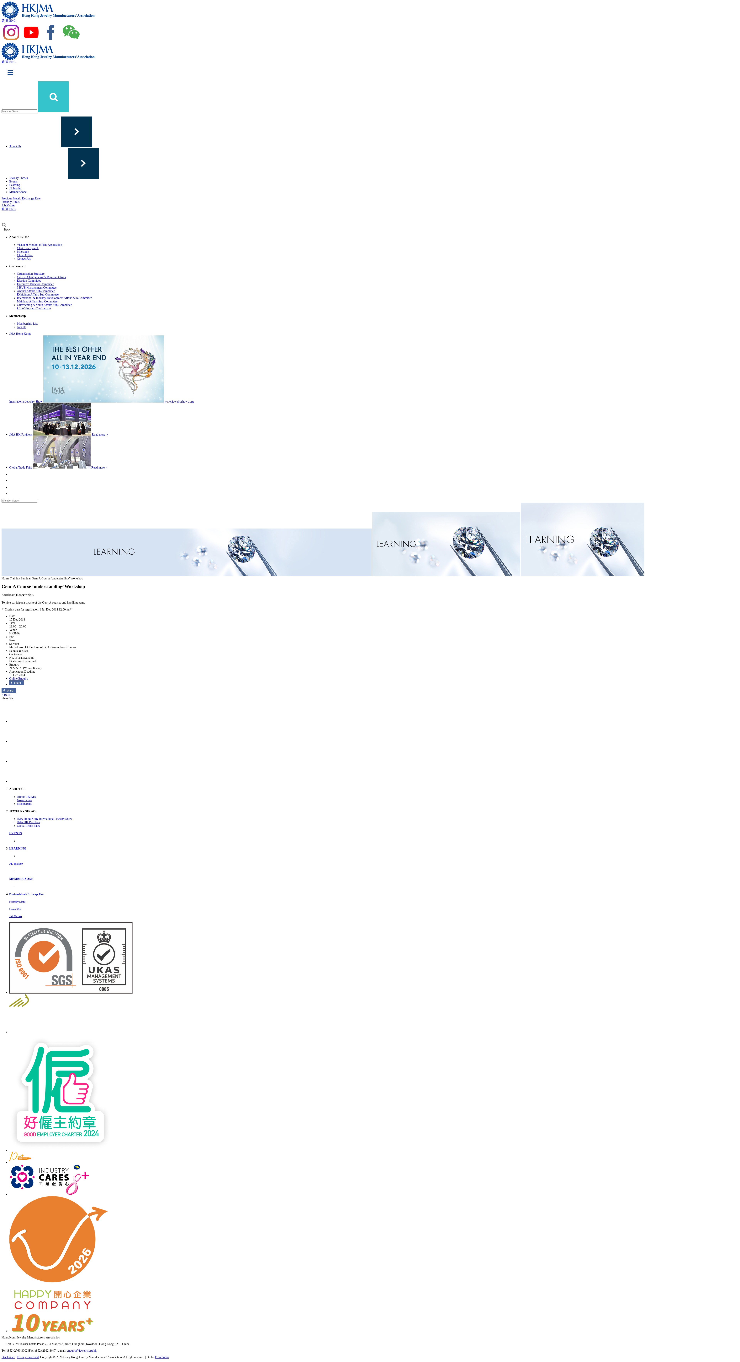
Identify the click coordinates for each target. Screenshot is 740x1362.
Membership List (27, 323)
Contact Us (24, 258)
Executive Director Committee (35, 284)
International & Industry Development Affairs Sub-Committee (54, 298)
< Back (6, 694)
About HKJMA (26, 796)
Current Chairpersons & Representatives (41, 277)
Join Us (21, 327)
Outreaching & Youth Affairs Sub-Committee (44, 305)
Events (13, 181)
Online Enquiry (18, 678)
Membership (24, 803)
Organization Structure (31, 273)
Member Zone (18, 191)
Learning (14, 185)
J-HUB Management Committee (36, 287)
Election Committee (29, 280)
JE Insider (15, 188)
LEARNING (17, 848)
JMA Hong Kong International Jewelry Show (44, 818)
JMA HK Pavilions (28, 822)
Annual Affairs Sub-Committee (36, 291)
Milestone (23, 251)
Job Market (8, 205)
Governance (24, 800)
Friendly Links (10, 201)
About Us (15, 146)
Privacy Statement (28, 1357)
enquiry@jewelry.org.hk (82, 1350)
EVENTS (15, 833)
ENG (12, 20)
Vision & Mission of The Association (39, 244)
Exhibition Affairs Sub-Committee (38, 294)
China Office (25, 255)
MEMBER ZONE (21, 878)
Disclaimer (8, 1357)
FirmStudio (162, 1357)
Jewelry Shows (18, 178)
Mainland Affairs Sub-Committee (37, 301)
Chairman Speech (28, 248)
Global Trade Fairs (28, 825)
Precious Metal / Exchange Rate (21, 198)
